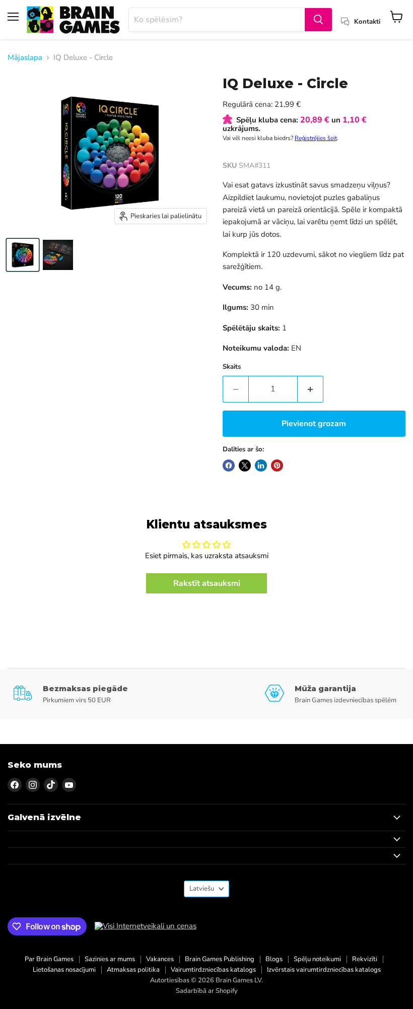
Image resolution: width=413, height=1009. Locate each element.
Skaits (232, 367)
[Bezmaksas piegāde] (138, 694)
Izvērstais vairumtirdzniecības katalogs (324, 969)
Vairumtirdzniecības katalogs (213, 969)
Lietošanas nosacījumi (64, 969)
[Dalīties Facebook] (229, 465)
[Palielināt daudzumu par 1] (310, 389)
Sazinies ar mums (110, 959)
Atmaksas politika (133, 969)
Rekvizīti (364, 959)
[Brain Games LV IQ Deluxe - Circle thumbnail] (23, 255)
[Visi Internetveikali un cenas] (145, 926)
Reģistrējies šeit (316, 138)
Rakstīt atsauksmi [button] (206, 583)
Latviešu (201, 888)
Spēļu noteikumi (317, 959)
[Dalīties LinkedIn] (261, 465)
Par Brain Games (49, 959)
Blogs (274, 959)
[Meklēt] (318, 19)
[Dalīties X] (245, 465)
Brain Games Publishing (219, 959)
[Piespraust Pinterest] (277, 465)
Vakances (160, 959)
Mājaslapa (25, 57)
